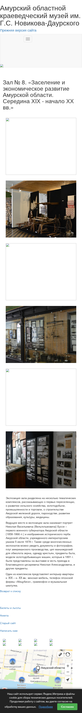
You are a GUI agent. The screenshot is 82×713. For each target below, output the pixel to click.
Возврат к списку (10, 591)
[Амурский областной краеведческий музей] (1, 65)
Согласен (67, 706)
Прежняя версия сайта (18, 30)
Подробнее (46, 706)
